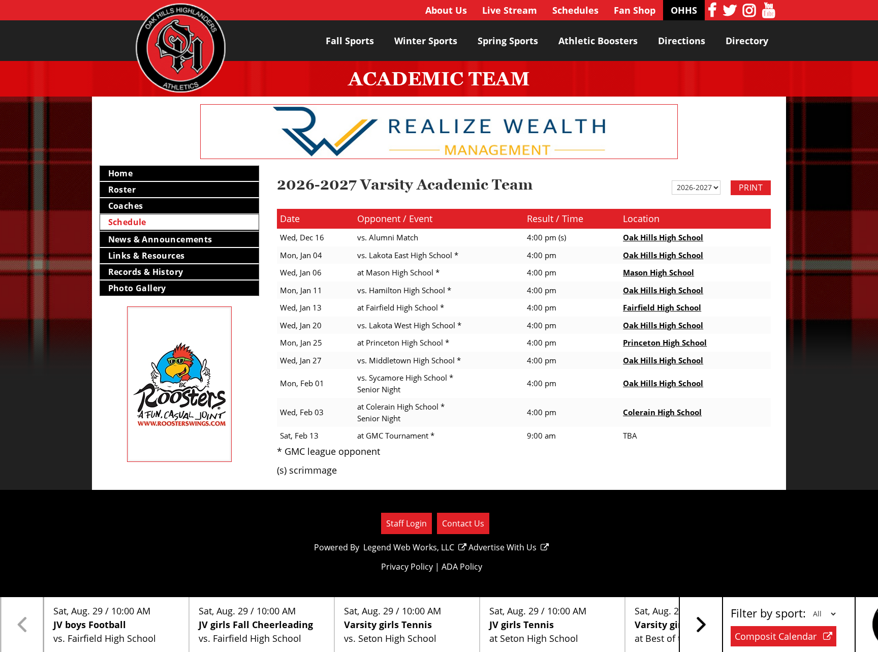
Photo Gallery (137, 288)
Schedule (127, 222)
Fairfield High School (662, 307)
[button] (701, 624)
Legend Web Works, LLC (408, 547)
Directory (747, 41)
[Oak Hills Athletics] (180, 52)
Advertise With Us (502, 547)
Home (120, 173)
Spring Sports (508, 41)
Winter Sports (425, 41)
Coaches (125, 205)
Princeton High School (665, 342)
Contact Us (463, 523)
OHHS (684, 10)
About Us (446, 10)
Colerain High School (662, 412)
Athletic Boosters (598, 41)
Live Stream (509, 10)
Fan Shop (634, 10)
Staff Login (406, 523)
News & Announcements (160, 239)
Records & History (145, 271)
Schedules (575, 10)
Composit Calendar (777, 636)
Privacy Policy (407, 566)
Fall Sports (350, 41)
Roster (122, 189)
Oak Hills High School (663, 237)
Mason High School (658, 272)
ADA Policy (462, 566)
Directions (681, 41)
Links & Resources (146, 255)
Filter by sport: (768, 613)
